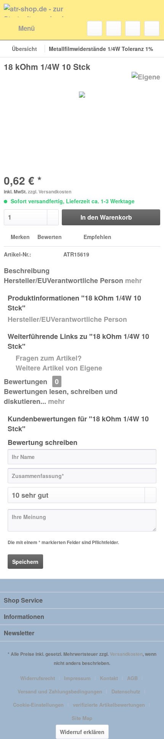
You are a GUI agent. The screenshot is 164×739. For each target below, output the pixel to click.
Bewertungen (25, 381)
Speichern (25, 561)
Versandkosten (126, 653)
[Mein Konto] (132, 28)
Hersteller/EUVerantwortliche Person (67, 319)
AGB (132, 678)
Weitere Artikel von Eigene (58, 368)
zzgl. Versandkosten (49, 191)
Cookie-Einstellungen (38, 704)
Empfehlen (96, 237)
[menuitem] (19, 28)
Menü (26, 28)
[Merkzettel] (113, 28)
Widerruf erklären (82, 732)
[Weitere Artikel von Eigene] (146, 78)
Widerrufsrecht (37, 678)
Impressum (77, 678)
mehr (133, 280)
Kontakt (109, 678)
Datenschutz (125, 691)
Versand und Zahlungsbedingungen (60, 691)
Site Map (82, 718)
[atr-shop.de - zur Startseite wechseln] (43, 10)
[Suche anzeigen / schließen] (94, 28)
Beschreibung (27, 270)
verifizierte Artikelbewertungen (109, 704)
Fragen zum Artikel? (48, 358)
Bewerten (49, 237)
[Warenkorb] (151, 28)
